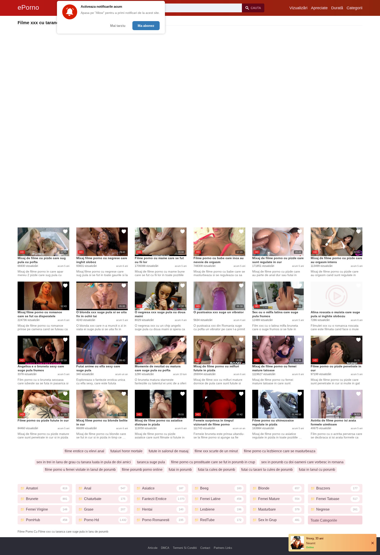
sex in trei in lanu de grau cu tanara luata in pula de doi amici (84, 462)
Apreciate (319, 8)
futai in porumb (180, 469)
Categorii (354, 8)
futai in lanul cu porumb (317, 469)
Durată (337, 8)
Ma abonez (146, 25)
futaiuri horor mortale (126, 451)
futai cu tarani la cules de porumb (267, 469)
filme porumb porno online (142, 469)
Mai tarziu (117, 25)
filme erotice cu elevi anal (84, 451)
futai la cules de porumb (216, 469)
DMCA (165, 548)
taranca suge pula (151, 462)
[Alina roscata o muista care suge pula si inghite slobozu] (336, 296)
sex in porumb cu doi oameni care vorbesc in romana (302, 462)
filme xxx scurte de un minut (216, 451)
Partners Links (223, 548)
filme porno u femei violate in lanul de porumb (80, 469)
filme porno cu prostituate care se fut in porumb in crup (213, 462)
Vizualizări (298, 8)
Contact (205, 548)
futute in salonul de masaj (168, 451)
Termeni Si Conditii (185, 548)
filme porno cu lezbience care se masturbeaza (279, 451)
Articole (152, 548)
